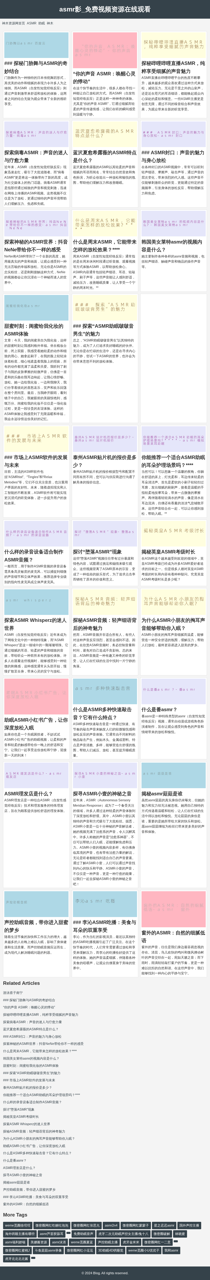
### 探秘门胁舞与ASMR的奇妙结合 (29, 1000)
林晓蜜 (180, 1234)
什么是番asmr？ (160, 709)
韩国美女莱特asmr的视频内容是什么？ (31, 1058)
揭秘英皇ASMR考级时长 (168, 551)
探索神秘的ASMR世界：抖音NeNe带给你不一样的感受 (43, 1043)
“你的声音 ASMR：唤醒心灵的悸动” (29, 1007)
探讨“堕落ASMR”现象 (97, 551)
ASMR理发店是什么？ (28, 793)
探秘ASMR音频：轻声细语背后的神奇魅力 (34, 1131)
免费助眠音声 (83, 1234)
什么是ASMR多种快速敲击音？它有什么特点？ (37, 1153)
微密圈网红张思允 (86, 1225)
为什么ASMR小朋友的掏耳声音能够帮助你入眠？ (39, 1138)
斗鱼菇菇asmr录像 (48, 1250)
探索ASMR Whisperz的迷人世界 (26, 1124)
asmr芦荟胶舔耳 (51, 1234)
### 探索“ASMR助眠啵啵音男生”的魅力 (31, 1073)
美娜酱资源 (39, 1242)
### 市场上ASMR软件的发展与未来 (29, 1080)
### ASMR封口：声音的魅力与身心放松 (32, 1036)
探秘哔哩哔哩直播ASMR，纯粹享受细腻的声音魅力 (40, 1014)
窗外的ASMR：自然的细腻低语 (26, 1204)
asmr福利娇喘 (15, 1242)
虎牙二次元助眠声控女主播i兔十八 (123, 1234)
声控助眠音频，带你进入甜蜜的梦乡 (29, 1189)
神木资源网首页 (13, 23)
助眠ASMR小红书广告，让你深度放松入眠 (34, 1146)
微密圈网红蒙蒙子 (136, 1225)
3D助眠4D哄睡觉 (110, 1250)
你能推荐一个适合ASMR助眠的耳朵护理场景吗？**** (41, 1095)
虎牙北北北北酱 (16, 1259)
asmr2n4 (111, 1225)
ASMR (32, 23)
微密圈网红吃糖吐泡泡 (51, 1225)
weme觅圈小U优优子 (143, 1250)
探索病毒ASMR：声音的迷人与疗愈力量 (32, 1022)
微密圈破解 (162, 1234)
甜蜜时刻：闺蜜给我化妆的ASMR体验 (31, 1065)
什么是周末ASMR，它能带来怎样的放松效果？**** (40, 1051)
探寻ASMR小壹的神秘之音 (102, 793)
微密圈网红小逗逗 (80, 1250)
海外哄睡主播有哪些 (20, 1234)
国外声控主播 (189, 1225)
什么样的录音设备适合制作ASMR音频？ (32, 1102)
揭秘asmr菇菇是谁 (162, 793)
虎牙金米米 (131, 1242)
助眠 (41, 23)
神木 (50, 23)
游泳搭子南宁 (13, 992)
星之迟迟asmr (164, 1225)
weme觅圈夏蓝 (82, 1242)
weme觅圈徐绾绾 (17, 1225)
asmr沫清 (59, 1242)
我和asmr (171, 1250)
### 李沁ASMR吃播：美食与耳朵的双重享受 (35, 1197)
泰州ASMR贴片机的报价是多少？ (27, 1087)
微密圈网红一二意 (157, 1242)
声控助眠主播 (108, 1242)
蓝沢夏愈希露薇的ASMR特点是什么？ (31, 1029)
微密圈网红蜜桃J (17, 1250)
